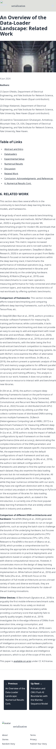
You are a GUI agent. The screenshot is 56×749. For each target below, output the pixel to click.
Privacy (33, 739)
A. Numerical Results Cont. (17, 183)
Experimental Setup (14, 158)
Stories (5, 739)
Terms (33, 735)
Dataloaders (10, 154)
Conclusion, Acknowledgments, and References (28, 178)
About (5, 735)
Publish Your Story (38, 743)
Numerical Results (13, 163)
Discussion (9, 168)
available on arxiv (22, 661)
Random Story (8, 743)
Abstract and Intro (13, 149)
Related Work (11, 173)
